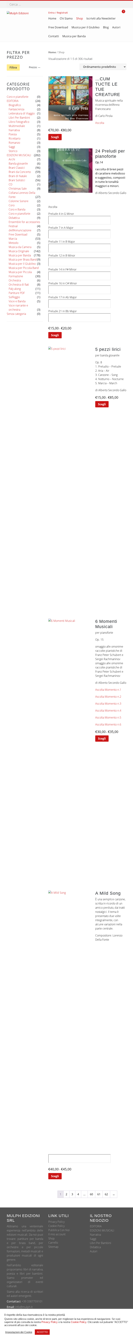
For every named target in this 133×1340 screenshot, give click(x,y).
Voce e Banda (17, 301)
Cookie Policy (56, 1226)
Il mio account (56, 1234)
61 (98, 1194)
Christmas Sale (18, 188)
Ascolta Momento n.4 (108, 710)
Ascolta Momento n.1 (108, 690)
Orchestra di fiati (19, 284)
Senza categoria (16, 314)
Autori (93, 1251)
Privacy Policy (56, 1222)
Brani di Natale (18, 176)
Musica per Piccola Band (24, 268)
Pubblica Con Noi (59, 1230)
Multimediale (17, 126)
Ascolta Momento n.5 (108, 717)
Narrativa (14, 130)
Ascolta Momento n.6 (108, 724)
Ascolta (99, 123)
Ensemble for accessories (24, 222)
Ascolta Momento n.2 (108, 697)
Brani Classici (17, 168)
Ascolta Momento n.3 (108, 703)
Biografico (15, 105)
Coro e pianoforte (17, 97)
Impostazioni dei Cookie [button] (18, 1332)
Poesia (13, 134)
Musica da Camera (20, 247)
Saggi (12, 147)
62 (106, 1194)
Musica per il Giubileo (22, 264)
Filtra (13, 67)
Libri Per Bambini (19, 117)
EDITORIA (13, 101)
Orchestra (15, 280)
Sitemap (53, 1247)
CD (10, 184)
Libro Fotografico (19, 122)
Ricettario (14, 138)
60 (91, 1194)
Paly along (15, 289)
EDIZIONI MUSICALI (19, 155)
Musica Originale (19, 251)
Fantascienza (16, 109)
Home (52, 52)
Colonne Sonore (18, 201)
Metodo (13, 243)
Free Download (18, 234)
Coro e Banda (17, 209)
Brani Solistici (17, 180)
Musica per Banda (20, 255)
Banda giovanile (18, 163)
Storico (13, 151)
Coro (12, 205)
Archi (12, 159)
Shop (51, 1238)
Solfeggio (14, 297)
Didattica (14, 218)
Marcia (13, 239)
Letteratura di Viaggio (22, 113)
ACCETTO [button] (42, 1332)
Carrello (53, 1243)
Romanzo (14, 143)
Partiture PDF (17, 293)
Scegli (55, 137)
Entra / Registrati (58, 12)
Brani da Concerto (20, 172)
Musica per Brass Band (23, 259)
